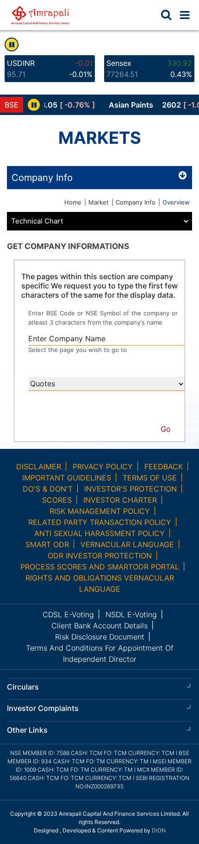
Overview (176, 202)
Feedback (163, 466)
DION (159, 830)
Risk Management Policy (100, 511)
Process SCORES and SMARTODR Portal (99, 566)
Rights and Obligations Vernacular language (99, 583)
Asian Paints (123, 104)
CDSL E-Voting (68, 614)
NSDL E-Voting (131, 614)
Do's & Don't (48, 488)
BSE (12, 104)
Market (98, 202)
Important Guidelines (66, 477)
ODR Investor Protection (100, 555)
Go (166, 429)
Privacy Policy (103, 466)
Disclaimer (38, 466)
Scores (57, 500)
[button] (185, 14)
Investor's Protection (130, 488)
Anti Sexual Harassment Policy (99, 533)
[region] (121, 104)
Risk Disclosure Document (99, 636)
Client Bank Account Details (99, 625)
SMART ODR (47, 544)
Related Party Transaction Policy (99, 522)
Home (72, 202)
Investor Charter (120, 500)
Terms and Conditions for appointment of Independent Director (100, 653)
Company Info (135, 202)
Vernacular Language (127, 544)
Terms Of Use (150, 477)
